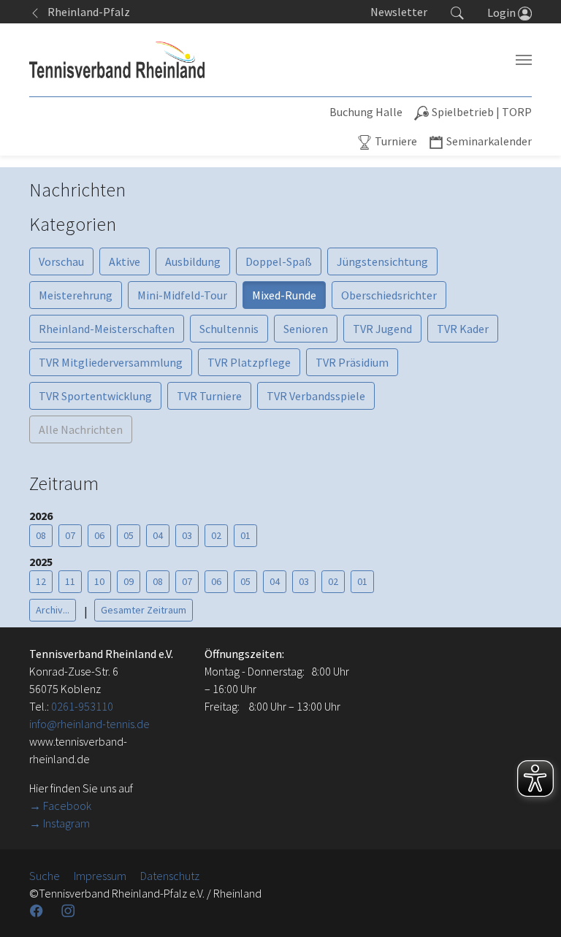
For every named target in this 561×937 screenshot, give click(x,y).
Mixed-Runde (284, 295)
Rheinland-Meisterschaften (107, 328)
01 (245, 535)
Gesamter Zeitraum (143, 609)
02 (216, 535)
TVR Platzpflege (249, 362)
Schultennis (229, 328)
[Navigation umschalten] (524, 59)
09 (128, 581)
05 (128, 535)
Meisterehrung (75, 295)
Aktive (124, 261)
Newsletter (398, 11)
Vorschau (61, 261)
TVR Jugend (382, 328)
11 (70, 581)
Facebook (67, 805)
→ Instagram (59, 823)
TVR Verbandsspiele (316, 396)
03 (187, 535)
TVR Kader (463, 328)
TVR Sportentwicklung (95, 396)
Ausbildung (193, 261)
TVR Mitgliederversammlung (111, 362)
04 (158, 535)
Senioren (305, 328)
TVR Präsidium (352, 362)
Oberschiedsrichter (389, 295)
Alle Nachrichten (81, 429)
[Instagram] (69, 910)
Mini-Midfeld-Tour (182, 295)
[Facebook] (38, 910)
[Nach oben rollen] (531, 907)
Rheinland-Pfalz (85, 11)
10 (99, 581)
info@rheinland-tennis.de (89, 723)
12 (41, 581)
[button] (457, 11)
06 (99, 535)
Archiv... (52, 609)
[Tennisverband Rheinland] (117, 59)
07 (70, 535)
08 (41, 535)
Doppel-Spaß (278, 261)
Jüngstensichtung (382, 261)
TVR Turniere (209, 396)
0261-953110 (82, 706)
